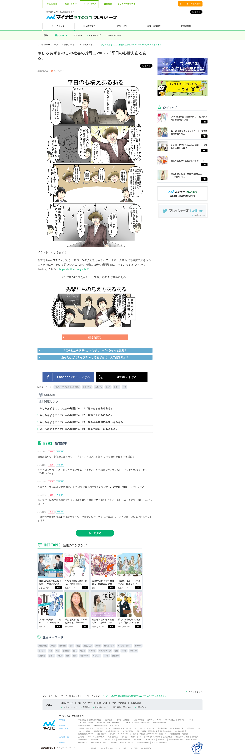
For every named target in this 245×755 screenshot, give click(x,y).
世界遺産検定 (98, 731)
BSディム (96, 656)
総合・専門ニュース (103, 728)
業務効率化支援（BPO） (99, 742)
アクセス (102, 748)
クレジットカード (124, 646)
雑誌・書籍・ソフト (193, 728)
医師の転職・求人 (124, 739)
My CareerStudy (166, 731)
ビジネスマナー (85, 703)
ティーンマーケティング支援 (144, 728)
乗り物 (98, 646)
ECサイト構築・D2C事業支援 (147, 731)
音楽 (78, 646)
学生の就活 (82, 720)
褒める (51, 656)
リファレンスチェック (159, 742)
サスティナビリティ (114, 748)
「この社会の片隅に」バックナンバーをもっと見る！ (95, 350)
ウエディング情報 (84, 731)
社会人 (108, 387)
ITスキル (78, 35)
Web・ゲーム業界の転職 (96, 737)
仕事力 (116, 387)
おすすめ (138, 646)
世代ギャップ (109, 646)
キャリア (41, 651)
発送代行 (114, 742)
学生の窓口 (52, 3)
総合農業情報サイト (113, 731)
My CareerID (179, 731)
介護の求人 (162, 739)
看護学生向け (109, 720)
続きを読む (95, 337)
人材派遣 (81, 737)
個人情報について (101, 707)
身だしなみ (88, 646)
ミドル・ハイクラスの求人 (166, 720)
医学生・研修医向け (123, 720)
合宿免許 (108, 3)
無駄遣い (115, 656)
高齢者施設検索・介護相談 (179, 734)
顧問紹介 (195, 737)
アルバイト (182, 720)
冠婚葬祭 (62, 646)
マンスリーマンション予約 (127, 734)
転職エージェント (137, 737)
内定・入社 (102, 703)
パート (191, 720)
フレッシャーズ (89, 3)
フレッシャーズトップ (48, 44)
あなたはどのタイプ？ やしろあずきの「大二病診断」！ (95, 357)
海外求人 (151, 720)
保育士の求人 (138, 739)
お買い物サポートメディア (106, 734)
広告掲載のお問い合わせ (122, 707)
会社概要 (93, 748)
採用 (125, 748)
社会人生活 (87, 387)
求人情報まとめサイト (85, 728)
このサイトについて (70, 707)
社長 (74, 656)
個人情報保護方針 (146, 748)
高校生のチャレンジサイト (123, 728)
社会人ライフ (61, 35)
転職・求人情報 (139, 720)
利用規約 (86, 707)
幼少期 (82, 651)
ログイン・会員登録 (191, 3)
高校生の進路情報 (84, 725)
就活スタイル (71, 3)
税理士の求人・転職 (182, 737)
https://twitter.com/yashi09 (74, 269)
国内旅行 (41, 656)
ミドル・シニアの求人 (85, 722)
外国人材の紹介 (191, 739)
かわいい (133, 651)
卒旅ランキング (105, 651)
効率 (68, 656)
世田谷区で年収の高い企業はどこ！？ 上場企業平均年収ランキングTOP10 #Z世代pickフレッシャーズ (91, 486)
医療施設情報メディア (85, 734)
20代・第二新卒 (113, 737)
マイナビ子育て (128, 731)
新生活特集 (42, 646)
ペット (124, 651)
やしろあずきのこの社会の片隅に (67, 387)
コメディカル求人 (109, 739)
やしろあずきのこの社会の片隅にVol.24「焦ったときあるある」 (76, 408)
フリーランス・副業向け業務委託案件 (137, 722)
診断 (46, 35)
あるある (98, 387)
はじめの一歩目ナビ (127, 3)
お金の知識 (136, 703)
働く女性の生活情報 (177, 728)
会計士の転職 (167, 737)
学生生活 (66, 651)
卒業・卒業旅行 (119, 703)
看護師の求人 (95, 739)
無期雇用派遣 (150, 739)
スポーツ (92, 651)
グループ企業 (134, 748)
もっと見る (95, 533)
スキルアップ (94, 35)
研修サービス (82, 742)
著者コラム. (84, 656)
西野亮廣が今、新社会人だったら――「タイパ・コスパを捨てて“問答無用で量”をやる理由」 (86, 456)
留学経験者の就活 (95, 720)
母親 (116, 651)
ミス (71, 646)
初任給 (60, 656)
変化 (74, 651)
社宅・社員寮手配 (143, 742)
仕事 (124, 387)
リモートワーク (114, 35)
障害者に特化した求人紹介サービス (109, 722)
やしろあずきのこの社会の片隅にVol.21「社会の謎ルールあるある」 (79, 429)
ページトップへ (195, 692)
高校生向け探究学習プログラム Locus (106, 725)
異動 (57, 651)
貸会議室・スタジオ (127, 742)
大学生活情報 (162, 728)
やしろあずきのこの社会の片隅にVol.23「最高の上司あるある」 (76, 415)
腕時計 (53, 646)
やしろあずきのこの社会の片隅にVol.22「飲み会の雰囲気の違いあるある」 (83, 422)
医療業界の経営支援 (176, 739)
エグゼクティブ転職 (153, 737)
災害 (50, 651)
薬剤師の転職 (82, 739)
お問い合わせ (142, 707)
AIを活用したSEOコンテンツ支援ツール (152, 734)
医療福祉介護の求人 (159, 722)
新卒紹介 (125, 737)
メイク (106, 656)
